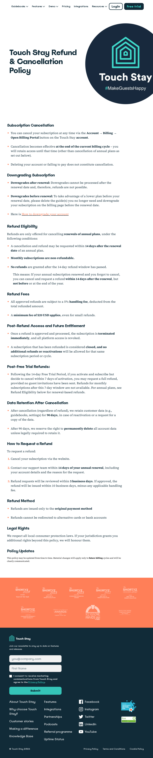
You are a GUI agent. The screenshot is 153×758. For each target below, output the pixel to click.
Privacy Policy (36, 682)
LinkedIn (90, 724)
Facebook (92, 702)
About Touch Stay (22, 702)
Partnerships (53, 717)
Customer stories (21, 721)
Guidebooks (18, 6)
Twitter (89, 717)
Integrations (81, 6)
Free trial (134, 6)
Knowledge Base (21, 736)
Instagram (92, 709)
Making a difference (23, 729)
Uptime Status (54, 739)
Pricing (66, 6)
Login (116, 6)
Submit (35, 690)
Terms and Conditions (114, 749)
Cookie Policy (137, 749)
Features (37, 6)
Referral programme (58, 732)
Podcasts (51, 724)
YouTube (91, 732)
